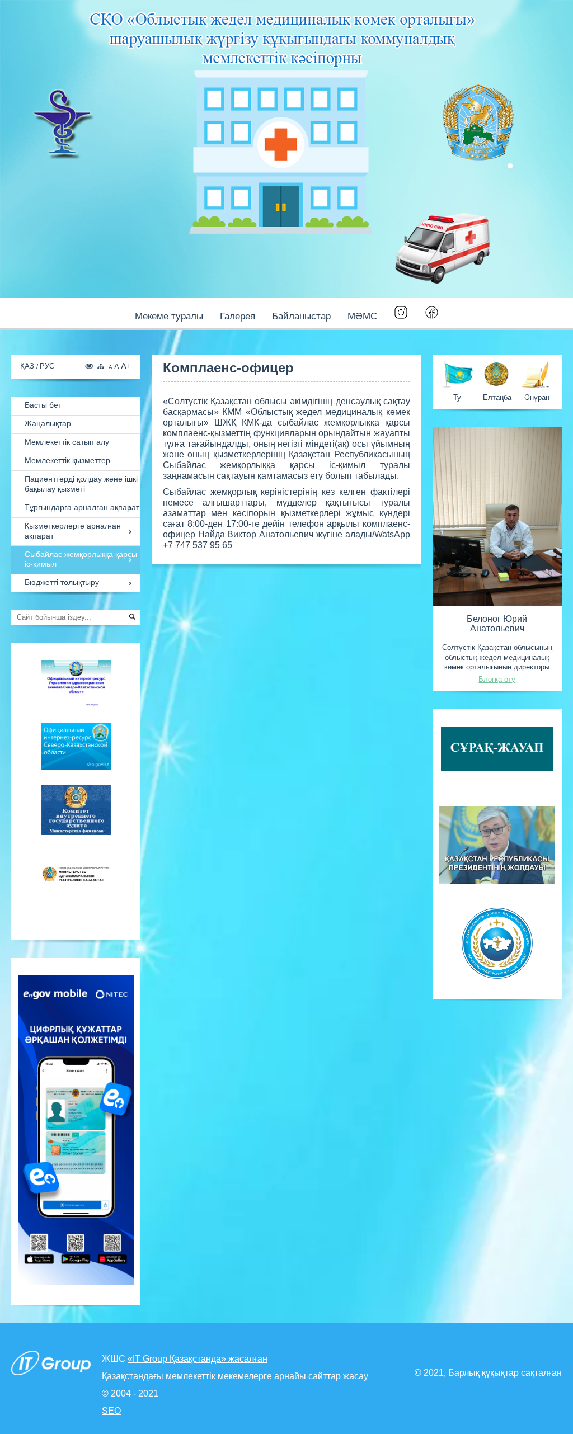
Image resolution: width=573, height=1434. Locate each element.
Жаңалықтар (48, 423)
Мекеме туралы (169, 316)
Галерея (237, 316)
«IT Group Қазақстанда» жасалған (197, 1359)
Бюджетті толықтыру (62, 582)
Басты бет (43, 405)
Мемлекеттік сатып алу (67, 442)
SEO (111, 1411)
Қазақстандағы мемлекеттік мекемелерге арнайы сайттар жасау (235, 1376)
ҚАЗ (28, 366)
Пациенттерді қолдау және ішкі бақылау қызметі (81, 484)
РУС (47, 366)
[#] (401, 313)
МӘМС (362, 316)
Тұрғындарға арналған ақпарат (82, 507)
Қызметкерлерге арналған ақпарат (73, 531)
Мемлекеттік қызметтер (67, 460)
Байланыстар (301, 316)
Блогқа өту (496, 679)
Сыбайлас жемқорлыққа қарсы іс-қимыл (81, 559)
